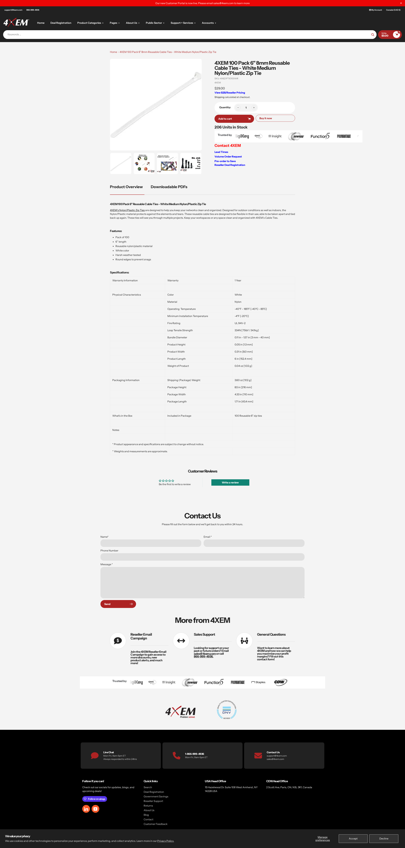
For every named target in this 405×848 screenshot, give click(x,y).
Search (148, 787)
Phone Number (109, 550)
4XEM (218, 82)
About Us (149, 810)
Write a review (230, 482)
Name (104, 536)
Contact (148, 819)
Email (208, 536)
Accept (353, 838)
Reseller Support (153, 801)
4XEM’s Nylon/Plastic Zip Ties (127, 210)
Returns (148, 805)
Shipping (219, 97)
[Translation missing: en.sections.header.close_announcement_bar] (401, 3)
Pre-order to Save (225, 161)
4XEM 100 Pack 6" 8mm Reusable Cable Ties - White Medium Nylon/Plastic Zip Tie (168, 51)
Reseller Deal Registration (230, 164)
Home (113, 51)
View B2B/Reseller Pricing (230, 92)
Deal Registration (154, 791)
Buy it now (265, 118)
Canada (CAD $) (393, 10)
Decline (383, 838)
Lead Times (221, 151)
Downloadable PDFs (169, 187)
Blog (146, 814)
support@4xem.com (13, 10)
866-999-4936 (32, 10)
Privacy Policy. (165, 840)
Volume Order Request (228, 156)
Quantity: (225, 107)
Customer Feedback (156, 824)
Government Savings (156, 796)
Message (106, 564)
